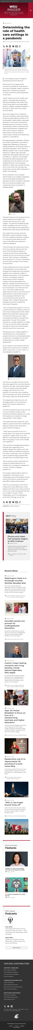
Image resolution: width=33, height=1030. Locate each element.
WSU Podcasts (16, 947)
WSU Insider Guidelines (10, 970)
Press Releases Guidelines (11, 972)
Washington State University (9, 1)
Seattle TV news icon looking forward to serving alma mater (15, 869)
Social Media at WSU (9, 999)
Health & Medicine (14, 506)
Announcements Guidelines (11, 974)
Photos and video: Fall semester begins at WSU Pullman (18, 538)
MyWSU (22, 1026)
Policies (16, 1026)
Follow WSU (16, 1027)
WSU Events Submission (10, 989)
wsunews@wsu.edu (16, 1010)
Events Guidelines (8, 976)
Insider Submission (9, 982)
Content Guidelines (11, 968)
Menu (30, 10)
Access (11, 1026)
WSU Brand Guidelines (10, 995)
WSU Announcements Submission (13, 987)
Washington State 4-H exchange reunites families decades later (15, 580)
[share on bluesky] (13, 46)
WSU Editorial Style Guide (11, 997)
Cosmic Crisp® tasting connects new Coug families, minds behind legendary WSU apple (15, 668)
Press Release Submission (11, 984)
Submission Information (13, 980)
